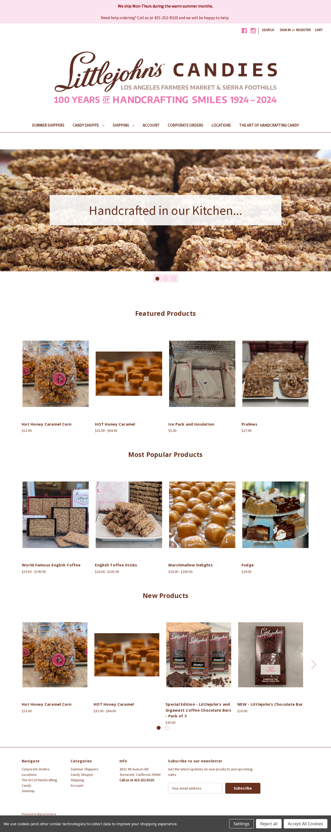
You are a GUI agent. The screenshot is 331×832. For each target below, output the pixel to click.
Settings (242, 824)
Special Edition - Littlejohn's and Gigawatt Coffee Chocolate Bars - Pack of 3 (198, 710)
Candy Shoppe (86, 125)
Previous (12, 664)
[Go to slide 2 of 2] (167, 728)
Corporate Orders (185, 125)
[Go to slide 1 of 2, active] (159, 728)
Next (314, 664)
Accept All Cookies (305, 824)
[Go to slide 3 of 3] (174, 279)
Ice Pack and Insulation (191, 424)
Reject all (268, 824)
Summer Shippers (48, 125)
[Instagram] (253, 30)
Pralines (249, 424)
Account (151, 125)
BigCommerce (46, 814)
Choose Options (129, 378)
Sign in (285, 29)
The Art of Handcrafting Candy (269, 125)
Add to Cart (56, 378)
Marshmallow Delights (190, 564)
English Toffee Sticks (116, 564)
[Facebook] (244, 30)
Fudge (248, 564)
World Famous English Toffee (51, 564)
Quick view (55, 369)
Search (268, 29)
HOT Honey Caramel (115, 424)
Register (303, 29)
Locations (221, 125)
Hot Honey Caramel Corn (47, 424)
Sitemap (28, 791)
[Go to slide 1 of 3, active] (157, 279)
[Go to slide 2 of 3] (165, 279)
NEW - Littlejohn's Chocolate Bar (270, 704)
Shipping (121, 125)
